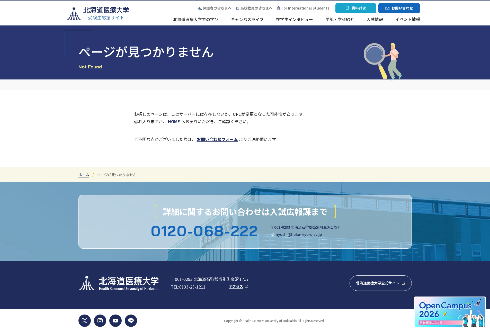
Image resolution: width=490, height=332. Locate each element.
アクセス (239, 286)
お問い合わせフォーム (217, 139)
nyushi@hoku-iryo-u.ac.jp (299, 234)
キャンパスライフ (247, 19)
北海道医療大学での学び (195, 19)
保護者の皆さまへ (214, 8)
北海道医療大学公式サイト (384, 284)
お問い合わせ (399, 9)
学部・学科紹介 (339, 19)
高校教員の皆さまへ (256, 8)
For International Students (305, 8)
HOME (174, 121)
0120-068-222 (204, 231)
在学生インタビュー (294, 19)
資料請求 (355, 9)
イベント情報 (407, 19)
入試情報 (375, 19)
